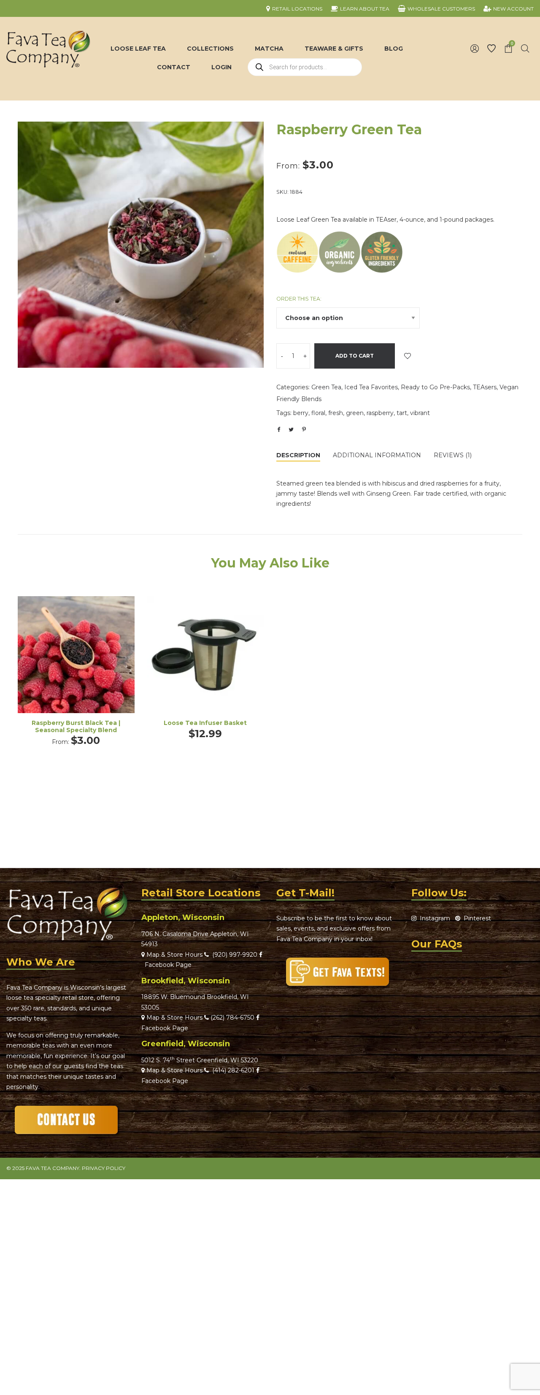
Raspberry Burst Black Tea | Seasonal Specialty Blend (76, 726)
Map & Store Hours (173, 954)
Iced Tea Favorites (371, 387)
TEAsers (485, 387)
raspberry (380, 413)
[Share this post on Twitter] (291, 429)
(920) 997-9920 (233, 954)
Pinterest (475, 918)
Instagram (433, 918)
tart (402, 413)
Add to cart (354, 356)
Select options (76, 666)
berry (300, 413)
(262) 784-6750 (232, 1017)
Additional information (377, 455)
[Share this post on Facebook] (278, 429)
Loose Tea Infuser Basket (205, 723)
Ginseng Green (388, 493)
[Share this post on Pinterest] (303, 429)
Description (298, 455)
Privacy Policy (103, 1168)
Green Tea (326, 387)
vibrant (420, 413)
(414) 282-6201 (233, 1070)
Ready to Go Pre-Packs (435, 387)
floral (318, 413)
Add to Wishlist (407, 356)
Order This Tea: (298, 299)
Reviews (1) (453, 455)
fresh (335, 413)
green (355, 413)
